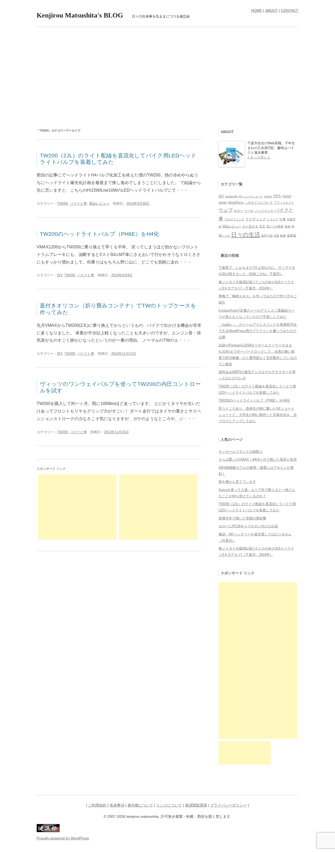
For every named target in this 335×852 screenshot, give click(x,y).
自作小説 (267, 235)
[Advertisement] (167, 74)
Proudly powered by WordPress (63, 838)
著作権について (140, 805)
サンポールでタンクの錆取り (241, 452)
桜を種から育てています (237, 482)
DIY (59, 275)
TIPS (277, 196)
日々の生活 (245, 234)
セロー (238, 210)
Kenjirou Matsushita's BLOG (80, 15)
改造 (288, 226)
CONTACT (289, 10)
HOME (256, 10)
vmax (223, 202)
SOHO (268, 196)
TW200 (62, 203)
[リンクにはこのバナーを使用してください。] (48, 831)
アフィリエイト (284, 202)
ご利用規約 (97, 805)
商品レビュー (99, 203)
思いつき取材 (275, 226)
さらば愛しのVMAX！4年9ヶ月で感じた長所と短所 (258, 459)
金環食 (291, 235)
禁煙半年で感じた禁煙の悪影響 (242, 518)
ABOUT (271, 10)
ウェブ (226, 210)
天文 (262, 226)
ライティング (255, 219)
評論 (276, 235)
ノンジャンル (264, 211)
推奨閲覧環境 (196, 805)
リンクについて (169, 805)
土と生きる (250, 226)
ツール (249, 210)
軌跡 (283, 235)
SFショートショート (251, 196)
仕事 (283, 219)
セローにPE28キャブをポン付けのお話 (248, 526)
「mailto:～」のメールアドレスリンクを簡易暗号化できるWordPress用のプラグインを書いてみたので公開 (258, 331)
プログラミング (234, 219)
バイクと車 (78, 203)
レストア (272, 219)
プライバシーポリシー (228, 805)
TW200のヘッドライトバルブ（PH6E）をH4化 (99, 234)
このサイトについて (259, 202)
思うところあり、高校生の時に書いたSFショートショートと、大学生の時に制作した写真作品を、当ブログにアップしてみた (258, 415)
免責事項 (117, 805)
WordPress (236, 202)
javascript (231, 196)
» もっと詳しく (259, 157)
